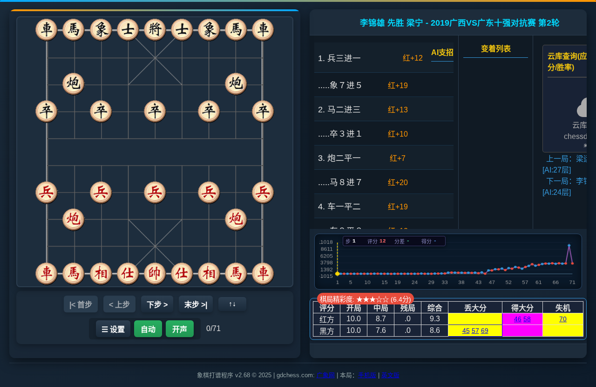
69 (484, 330)
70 (563, 319)
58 (527, 319)
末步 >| (195, 305)
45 (466, 330)
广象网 (326, 375)
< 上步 (119, 305)
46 (518, 319)
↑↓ (232, 304)
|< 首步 (80, 305)
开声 (179, 329)
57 (475, 330)
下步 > (157, 305)
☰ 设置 (113, 329)
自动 (148, 329)
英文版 (390, 375)
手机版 (367, 375)
